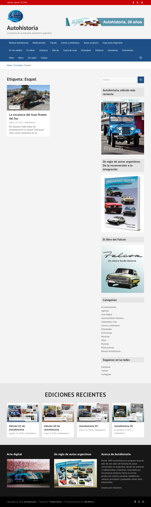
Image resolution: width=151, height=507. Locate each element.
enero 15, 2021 (16, 122)
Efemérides (106, 329)
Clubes (44, 57)
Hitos (11, 57)
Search (141, 80)
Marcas (55, 50)
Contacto (43, 50)
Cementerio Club (109, 321)
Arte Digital (106, 314)
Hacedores (113, 50)
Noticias (105, 343)
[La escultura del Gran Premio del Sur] (28, 98)
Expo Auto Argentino (113, 42)
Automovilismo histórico (112, 318)
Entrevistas (127, 50)
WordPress (89, 501)
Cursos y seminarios (70, 42)
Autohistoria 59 (88, 426)
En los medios (15, 50)
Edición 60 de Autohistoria (52, 427)
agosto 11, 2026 (16, 433)
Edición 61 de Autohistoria (17, 427)
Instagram (106, 374)
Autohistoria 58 (123, 426)
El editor (31, 50)
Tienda (53, 42)
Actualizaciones (108, 307)
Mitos (21, 57)
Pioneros (99, 50)
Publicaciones (39, 42)
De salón (32, 57)
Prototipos (86, 50)
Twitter (104, 370)
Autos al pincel (91, 42)
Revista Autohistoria (18, 42)
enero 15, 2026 (86, 430)
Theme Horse (55, 501)
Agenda (105, 310)
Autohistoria (22, 27)
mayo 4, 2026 (50, 433)
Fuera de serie (70, 50)
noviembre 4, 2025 (122, 430)
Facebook (105, 367)
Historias (14, 107)
